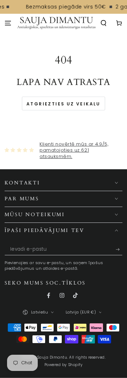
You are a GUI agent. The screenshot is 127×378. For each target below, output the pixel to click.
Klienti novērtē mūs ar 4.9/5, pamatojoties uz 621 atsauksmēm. (74, 150)
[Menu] (8, 23)
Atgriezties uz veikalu (63, 104)
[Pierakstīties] (119, 249)
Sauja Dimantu (52, 357)
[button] (103, 23)
